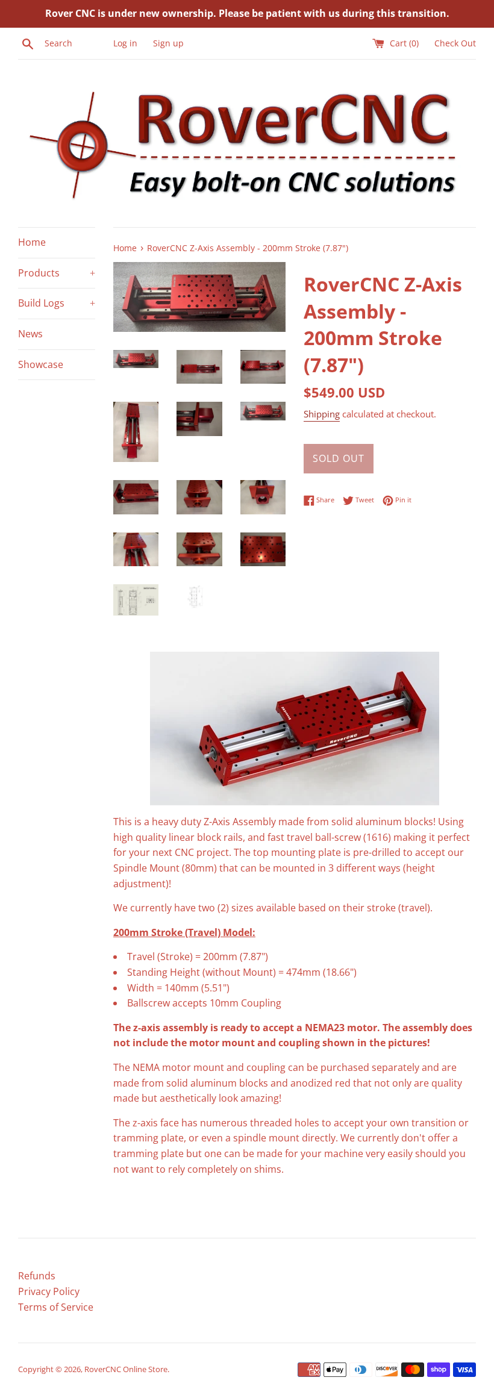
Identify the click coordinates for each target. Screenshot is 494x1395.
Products (56, 272)
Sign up (168, 43)
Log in (125, 43)
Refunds (36, 1275)
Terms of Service (55, 1307)
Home (32, 242)
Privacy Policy (49, 1291)
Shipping (322, 414)
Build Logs (56, 303)
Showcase (40, 364)
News (30, 333)
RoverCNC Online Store (125, 1369)
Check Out (455, 43)
